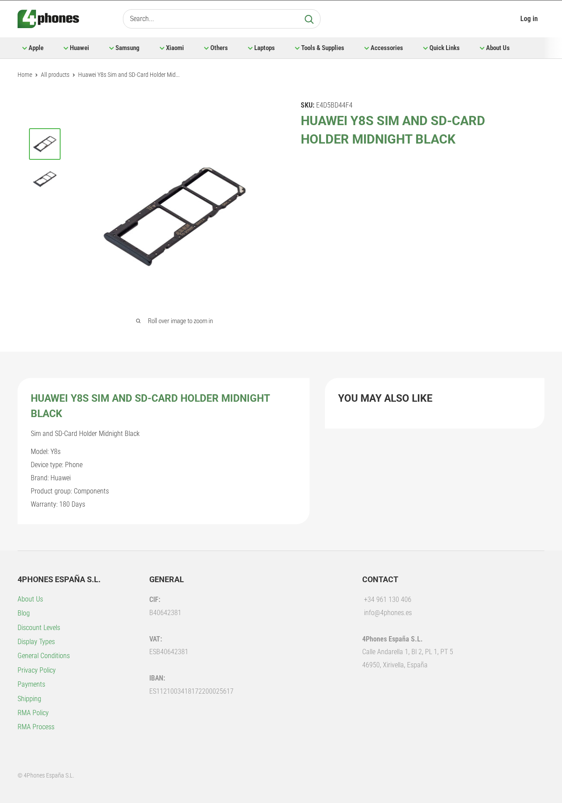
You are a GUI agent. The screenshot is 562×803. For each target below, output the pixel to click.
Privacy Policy (37, 670)
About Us (498, 48)
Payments (31, 684)
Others (219, 48)
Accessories (387, 48)
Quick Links (444, 48)
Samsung (127, 48)
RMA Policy (33, 713)
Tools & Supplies (322, 48)
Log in (529, 18)
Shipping (29, 699)
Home (25, 74)
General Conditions (44, 656)
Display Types (36, 641)
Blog (24, 613)
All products (55, 74)
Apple (36, 48)
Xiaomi (175, 48)
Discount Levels (39, 627)
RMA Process (36, 727)
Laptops (264, 48)
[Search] (309, 19)
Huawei (79, 48)
